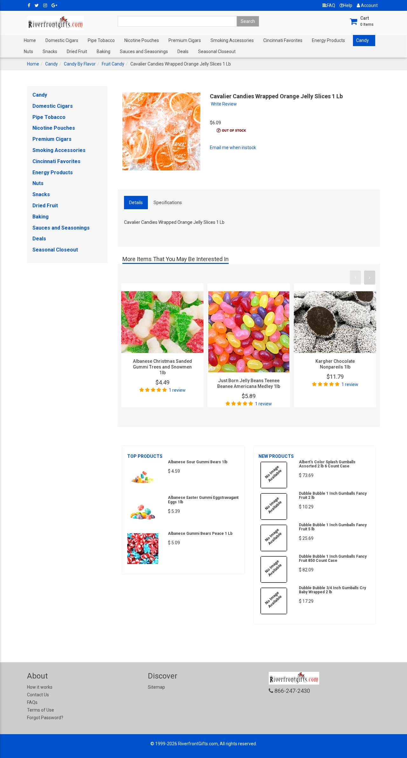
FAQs (32, 702)
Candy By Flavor (80, 63)
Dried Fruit (77, 51)
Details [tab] (136, 202)
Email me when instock (233, 147)
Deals (183, 51)
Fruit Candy (113, 63)
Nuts (28, 51)
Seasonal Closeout (217, 51)
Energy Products (328, 40)
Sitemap (156, 687)
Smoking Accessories (232, 40)
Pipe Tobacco (101, 40)
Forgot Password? (45, 717)
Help (347, 5)
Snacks (50, 51)
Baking (103, 51)
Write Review (224, 104)
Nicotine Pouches (141, 40)
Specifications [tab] (168, 202)
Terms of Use (40, 710)
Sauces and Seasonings (144, 51)
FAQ (331, 5)
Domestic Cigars (61, 40)
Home (30, 40)
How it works (39, 687)
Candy (362, 40)
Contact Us (38, 694)
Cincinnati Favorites (282, 40)
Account (369, 5)
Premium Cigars (185, 40)
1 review (177, 390)
